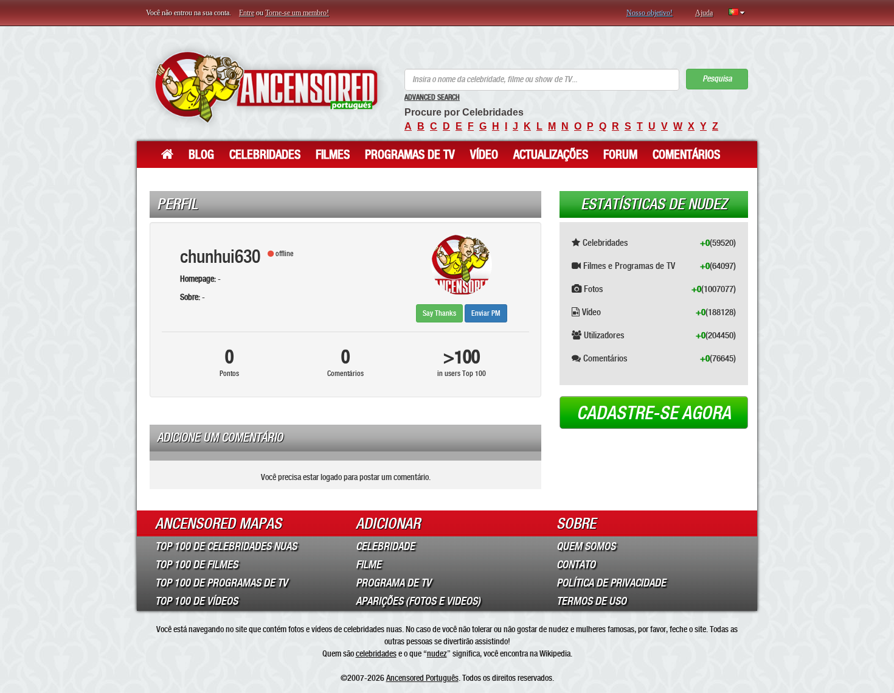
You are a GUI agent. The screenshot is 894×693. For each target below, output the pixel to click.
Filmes (333, 154)
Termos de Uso (591, 601)
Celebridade (385, 546)
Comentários (686, 154)
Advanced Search (432, 97)
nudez (437, 653)
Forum (620, 154)
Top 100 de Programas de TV (221, 583)
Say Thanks (439, 313)
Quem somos (585, 546)
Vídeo (484, 154)
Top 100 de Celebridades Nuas (226, 546)
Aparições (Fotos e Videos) (418, 601)
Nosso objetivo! (649, 13)
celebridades (376, 653)
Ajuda (704, 13)
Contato (575, 564)
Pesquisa (717, 79)
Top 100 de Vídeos (196, 601)
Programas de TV (410, 154)
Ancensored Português (422, 678)
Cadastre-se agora (654, 413)
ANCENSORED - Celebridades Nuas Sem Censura (266, 86)
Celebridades (264, 154)
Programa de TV (393, 583)
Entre (246, 13)
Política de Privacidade (611, 583)
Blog (201, 154)
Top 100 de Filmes (196, 564)
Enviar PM (486, 313)
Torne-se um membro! (297, 13)
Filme (368, 564)
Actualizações (550, 154)
